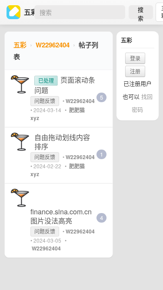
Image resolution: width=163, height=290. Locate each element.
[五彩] (15, 12)
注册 (135, 71)
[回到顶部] (144, 270)
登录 (135, 58)
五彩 (20, 45)
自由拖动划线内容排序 (62, 141)
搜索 (140, 12)
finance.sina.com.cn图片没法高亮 (61, 216)
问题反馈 (44, 100)
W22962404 (53, 45)
